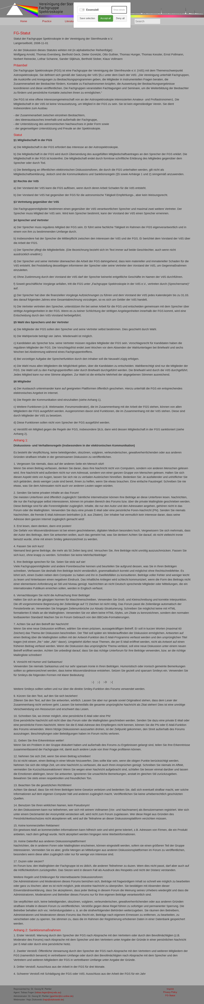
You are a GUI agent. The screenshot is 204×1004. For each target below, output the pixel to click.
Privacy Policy (170, 992)
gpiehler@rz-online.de (61, 996)
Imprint (170, 989)
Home (23, 21)
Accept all (105, 18)
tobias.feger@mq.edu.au (47, 992)
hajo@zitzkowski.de (53, 999)
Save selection (87, 18)
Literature (70, 21)
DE (170, 21)
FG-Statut (170, 995)
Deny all (120, 18)
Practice (46, 21)
